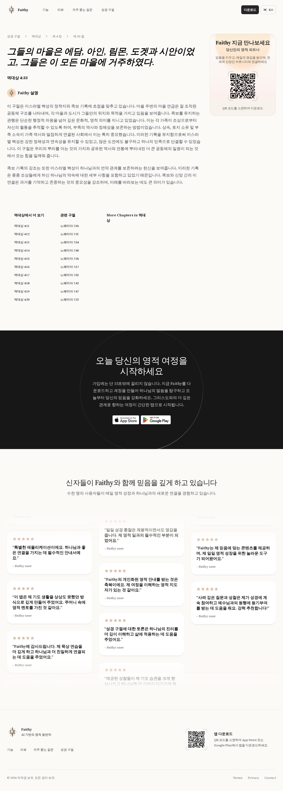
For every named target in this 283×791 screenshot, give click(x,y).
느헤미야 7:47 (69, 291)
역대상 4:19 (21, 291)
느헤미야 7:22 (69, 299)
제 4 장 (57, 36)
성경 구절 (13, 36)
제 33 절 (78, 36)
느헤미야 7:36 (69, 226)
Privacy (253, 778)
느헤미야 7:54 (69, 242)
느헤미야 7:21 (69, 234)
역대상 (36, 36)
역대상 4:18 (21, 283)
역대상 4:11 (21, 226)
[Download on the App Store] (126, 419)
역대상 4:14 (21, 250)
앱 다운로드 (223, 733)
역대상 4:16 (21, 267)
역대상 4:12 (21, 234)
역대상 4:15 (21, 258)
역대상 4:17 (21, 275)
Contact (270, 778)
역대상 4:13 (21, 242)
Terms (238, 778)
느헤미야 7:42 (69, 283)
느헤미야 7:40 (69, 250)
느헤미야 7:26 (69, 258)
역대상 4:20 (21, 299)
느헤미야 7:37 (69, 267)
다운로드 (250, 10)
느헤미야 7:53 (69, 275)
